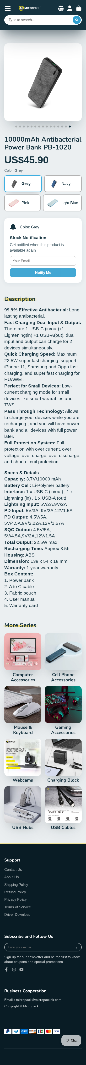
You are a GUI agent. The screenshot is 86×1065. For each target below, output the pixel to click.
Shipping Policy (16, 885)
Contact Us (13, 869)
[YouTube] (21, 969)
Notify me (43, 272)
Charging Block (63, 761)
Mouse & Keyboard (22, 710)
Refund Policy (15, 892)
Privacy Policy (15, 899)
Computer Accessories (22, 658)
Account (70, 8)
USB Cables (63, 808)
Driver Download (17, 914)
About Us (11, 877)
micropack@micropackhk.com (38, 1000)
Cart (79, 8)
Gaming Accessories (63, 710)
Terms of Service (17, 907)
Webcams (22, 761)
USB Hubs (22, 808)
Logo (30, 8)
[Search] (77, 20)
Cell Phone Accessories (63, 658)
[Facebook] (6, 969)
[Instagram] (14, 969)
